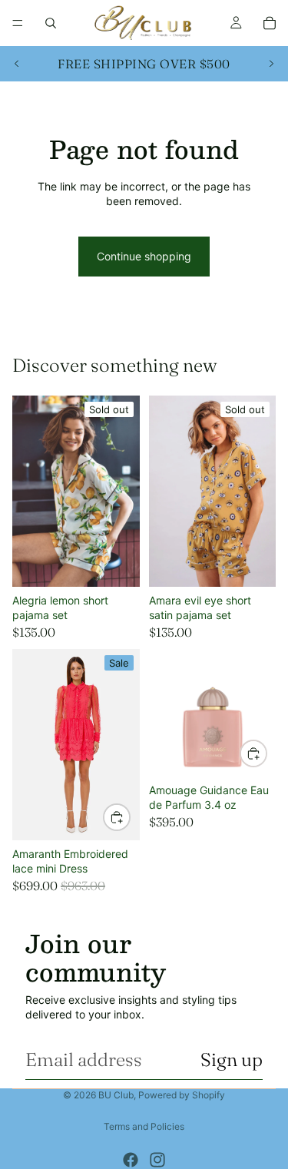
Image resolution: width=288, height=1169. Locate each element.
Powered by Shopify (181, 1095)
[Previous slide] (17, 64)
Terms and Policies (144, 1126)
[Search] (51, 23)
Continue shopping (144, 256)
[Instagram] (157, 1160)
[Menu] (17, 23)
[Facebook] (130, 1160)
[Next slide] (271, 64)
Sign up (231, 1059)
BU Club (116, 1095)
